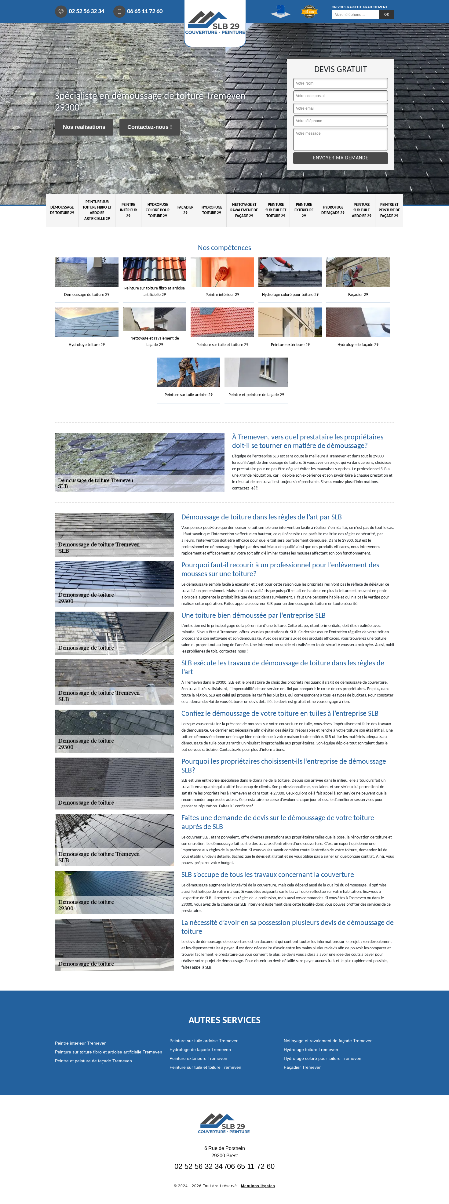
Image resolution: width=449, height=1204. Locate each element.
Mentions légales (258, 1186)
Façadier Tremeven (303, 1067)
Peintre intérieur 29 (128, 210)
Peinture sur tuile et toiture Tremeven (205, 1067)
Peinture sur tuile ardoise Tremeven (204, 1040)
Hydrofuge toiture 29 (212, 210)
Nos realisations (84, 127)
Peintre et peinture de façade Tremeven (93, 1060)
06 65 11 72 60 (144, 11)
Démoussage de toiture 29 (62, 210)
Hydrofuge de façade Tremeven (200, 1049)
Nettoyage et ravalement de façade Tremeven (328, 1040)
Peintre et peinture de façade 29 (389, 210)
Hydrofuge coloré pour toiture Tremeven (322, 1058)
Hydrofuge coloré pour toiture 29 (158, 210)
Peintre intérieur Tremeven (81, 1043)
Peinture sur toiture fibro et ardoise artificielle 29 (96, 210)
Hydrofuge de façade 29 (333, 210)
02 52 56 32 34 (86, 11)
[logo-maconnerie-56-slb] (224, 1122)
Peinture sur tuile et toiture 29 (275, 210)
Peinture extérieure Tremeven (198, 1058)
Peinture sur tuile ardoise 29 (361, 210)
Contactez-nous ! (149, 127)
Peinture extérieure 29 (303, 210)
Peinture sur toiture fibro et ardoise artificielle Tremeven (108, 1051)
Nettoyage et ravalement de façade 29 (244, 210)
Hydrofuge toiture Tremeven (311, 1049)
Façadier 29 (185, 210)
